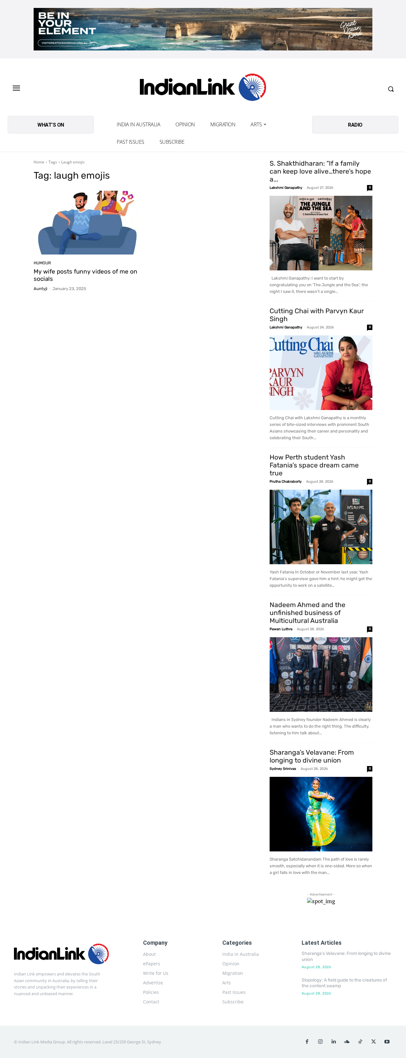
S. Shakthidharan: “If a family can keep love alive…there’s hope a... (320, 171)
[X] (374, 1042)
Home (39, 162)
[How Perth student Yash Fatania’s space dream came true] (321, 527)
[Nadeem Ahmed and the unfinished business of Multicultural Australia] (321, 674)
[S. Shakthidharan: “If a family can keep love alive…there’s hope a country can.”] (321, 233)
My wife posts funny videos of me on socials (85, 275)
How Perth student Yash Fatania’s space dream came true (314, 465)
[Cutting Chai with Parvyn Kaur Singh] (321, 372)
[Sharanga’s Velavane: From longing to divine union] (321, 814)
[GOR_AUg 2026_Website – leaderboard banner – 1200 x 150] (203, 29)
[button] (390, 88)
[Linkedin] (334, 1042)
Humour (42, 263)
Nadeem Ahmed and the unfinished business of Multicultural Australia (307, 613)
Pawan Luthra (281, 629)
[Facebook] (307, 1042)
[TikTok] (360, 1042)
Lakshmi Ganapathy (286, 188)
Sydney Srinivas (283, 769)
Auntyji (40, 288)
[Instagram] (320, 1042)
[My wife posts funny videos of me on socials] (87, 223)
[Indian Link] (203, 88)
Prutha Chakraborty (286, 481)
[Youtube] (387, 1042)
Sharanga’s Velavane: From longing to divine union (312, 756)
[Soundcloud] (347, 1042)
